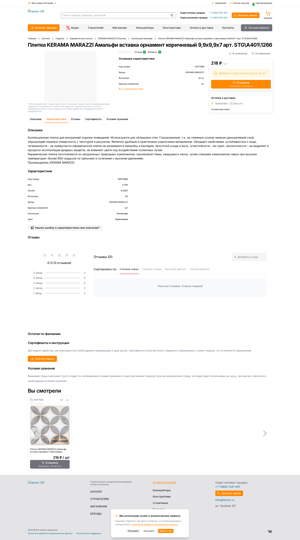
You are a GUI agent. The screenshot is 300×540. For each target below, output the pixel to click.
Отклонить (133, 531)
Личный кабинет (258, 27)
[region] (150, 433)
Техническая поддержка (88, 533)
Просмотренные (262, 3)
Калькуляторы (145, 27)
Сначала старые (152, 269)
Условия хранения (117, 119)
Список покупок (241, 3)
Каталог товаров (46, 27)
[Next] (265, 433)
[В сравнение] (67, 399)
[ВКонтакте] (270, 531)
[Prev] (35, 433)
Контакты (228, 27)
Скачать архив (44, 358)
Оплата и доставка (201, 27)
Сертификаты (93, 119)
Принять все (165, 531)
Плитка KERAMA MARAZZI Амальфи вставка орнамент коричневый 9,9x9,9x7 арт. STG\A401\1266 (48, 450)
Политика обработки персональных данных (50, 533)
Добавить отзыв (246, 257)
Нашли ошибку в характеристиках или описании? (67, 227)
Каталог (96, 491)
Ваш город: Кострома (42, 3)
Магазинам (119, 27)
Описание (35, 119)
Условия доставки (220, 109)
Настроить (149, 531)
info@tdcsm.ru (224, 500)
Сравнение (220, 3)
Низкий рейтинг (200, 269)
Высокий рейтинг (176, 269)
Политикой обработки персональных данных (155, 524)
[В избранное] (61, 399)
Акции (75, 27)
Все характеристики (131, 88)
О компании (160, 503)
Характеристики (56, 119)
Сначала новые (129, 269)
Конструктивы (172, 27)
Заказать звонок (247, 15)
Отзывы (75, 119)
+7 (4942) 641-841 (218, 12)
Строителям (95, 27)
